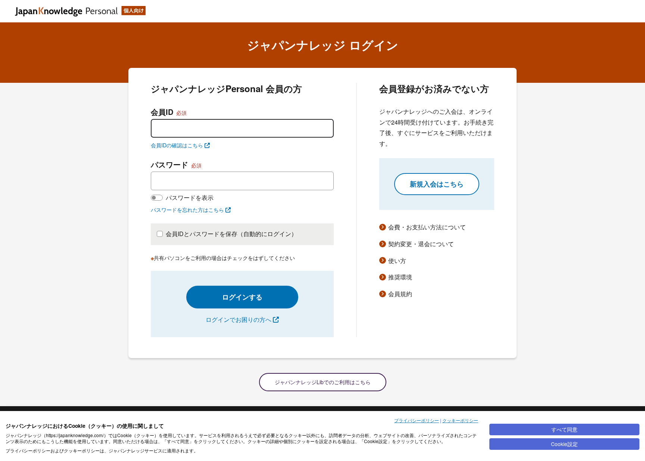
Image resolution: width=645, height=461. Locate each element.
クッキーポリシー (460, 420)
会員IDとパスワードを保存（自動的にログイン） (231, 233)
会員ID (169, 111)
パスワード (176, 164)
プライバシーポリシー (416, 420)
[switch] (157, 198)
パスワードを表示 (190, 197)
